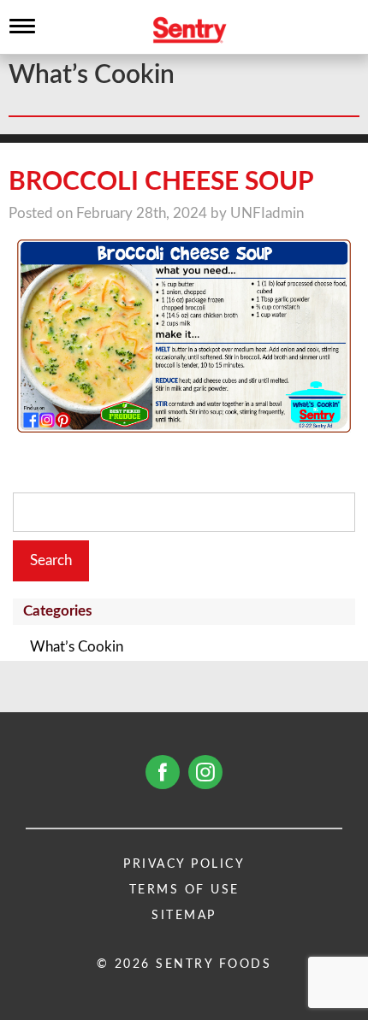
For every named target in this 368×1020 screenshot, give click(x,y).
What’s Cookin (76, 647)
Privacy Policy (184, 864)
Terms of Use (184, 890)
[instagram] (205, 772)
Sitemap (184, 916)
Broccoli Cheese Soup (161, 182)
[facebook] (162, 772)
